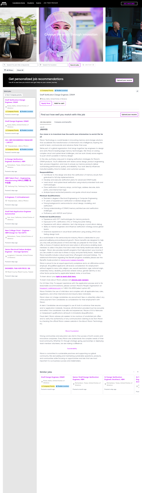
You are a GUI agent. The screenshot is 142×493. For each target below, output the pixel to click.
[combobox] (20, 65)
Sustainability (72, 348)
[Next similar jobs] (137, 371)
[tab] (46, 122)
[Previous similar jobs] (134, 371)
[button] (13, 95)
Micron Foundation (72, 331)
